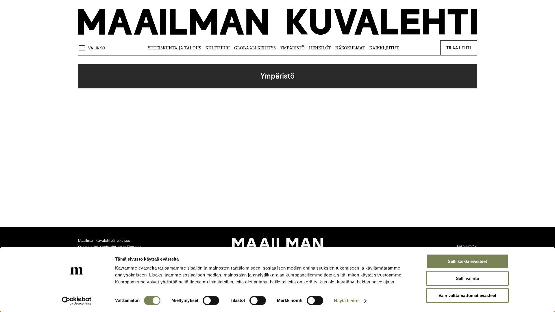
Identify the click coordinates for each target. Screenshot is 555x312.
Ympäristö (292, 48)
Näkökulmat (350, 48)
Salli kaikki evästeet (467, 261)
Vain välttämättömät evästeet (467, 295)
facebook (467, 246)
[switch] (211, 300)
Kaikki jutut (384, 48)
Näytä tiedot (346, 300)
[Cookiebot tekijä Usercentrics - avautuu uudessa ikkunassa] (76, 300)
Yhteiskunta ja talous (174, 48)
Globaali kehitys (255, 48)
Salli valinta (467, 278)
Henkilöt (320, 48)
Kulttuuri (218, 48)
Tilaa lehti (458, 48)
